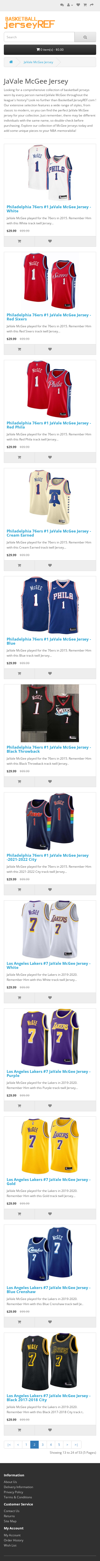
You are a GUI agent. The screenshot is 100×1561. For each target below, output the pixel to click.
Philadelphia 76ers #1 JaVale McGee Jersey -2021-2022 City (48, 857)
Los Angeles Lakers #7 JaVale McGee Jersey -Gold (49, 1181)
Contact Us (11, 1511)
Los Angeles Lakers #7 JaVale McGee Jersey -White (49, 965)
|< (9, 1444)
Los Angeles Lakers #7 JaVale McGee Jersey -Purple (49, 1073)
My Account (12, 1535)
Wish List (10, 1545)
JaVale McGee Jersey (38, 62)
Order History (13, 1540)
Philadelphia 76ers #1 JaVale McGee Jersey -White (49, 209)
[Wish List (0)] (78, 5)
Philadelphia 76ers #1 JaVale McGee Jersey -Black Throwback (49, 749)
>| (76, 1444)
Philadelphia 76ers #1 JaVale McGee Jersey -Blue (49, 641)
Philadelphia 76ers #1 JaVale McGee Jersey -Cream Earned (49, 533)
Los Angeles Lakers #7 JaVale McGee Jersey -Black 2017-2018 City (49, 1397)
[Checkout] (92, 5)
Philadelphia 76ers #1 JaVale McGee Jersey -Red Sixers (49, 317)
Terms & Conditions (18, 1497)
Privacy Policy (13, 1492)
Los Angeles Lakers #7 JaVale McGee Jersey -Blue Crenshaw (49, 1289)
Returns (9, 1516)
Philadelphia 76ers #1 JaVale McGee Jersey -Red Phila (49, 425)
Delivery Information (18, 1487)
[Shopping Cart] (85, 5)
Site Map (10, 1521)
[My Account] (70, 5)
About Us (10, 1482)
